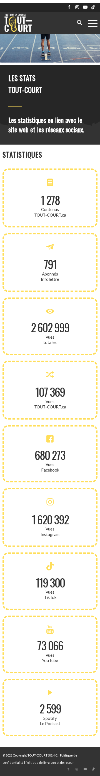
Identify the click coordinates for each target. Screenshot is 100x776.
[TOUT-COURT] (40, 23)
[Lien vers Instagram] (77, 7)
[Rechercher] (76, 23)
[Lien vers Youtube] (85, 7)
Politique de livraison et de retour (50, 762)
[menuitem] (76, 23)
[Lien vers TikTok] (93, 7)
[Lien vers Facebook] (69, 7)
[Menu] (90, 23)
